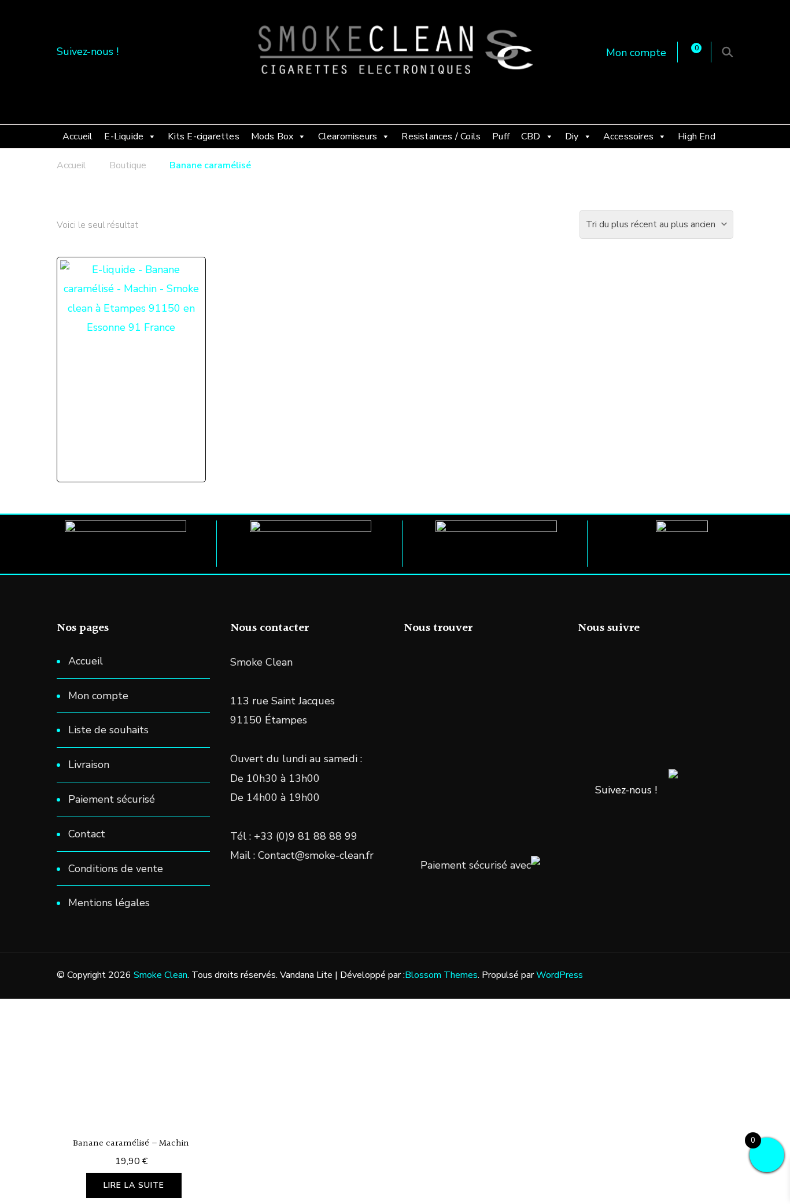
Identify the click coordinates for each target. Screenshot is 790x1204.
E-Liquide (123, 136)
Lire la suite (134, 1185)
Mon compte (636, 53)
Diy (572, 136)
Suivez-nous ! (626, 790)
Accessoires (628, 136)
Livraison (88, 764)
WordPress (559, 975)
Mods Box (272, 136)
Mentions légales (109, 903)
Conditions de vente (115, 869)
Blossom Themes (441, 975)
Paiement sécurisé (111, 799)
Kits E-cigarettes (203, 136)
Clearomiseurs (348, 136)
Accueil (77, 136)
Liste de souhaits (108, 730)
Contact (86, 834)
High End (696, 136)
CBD (531, 136)
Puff (501, 136)
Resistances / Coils (441, 136)
